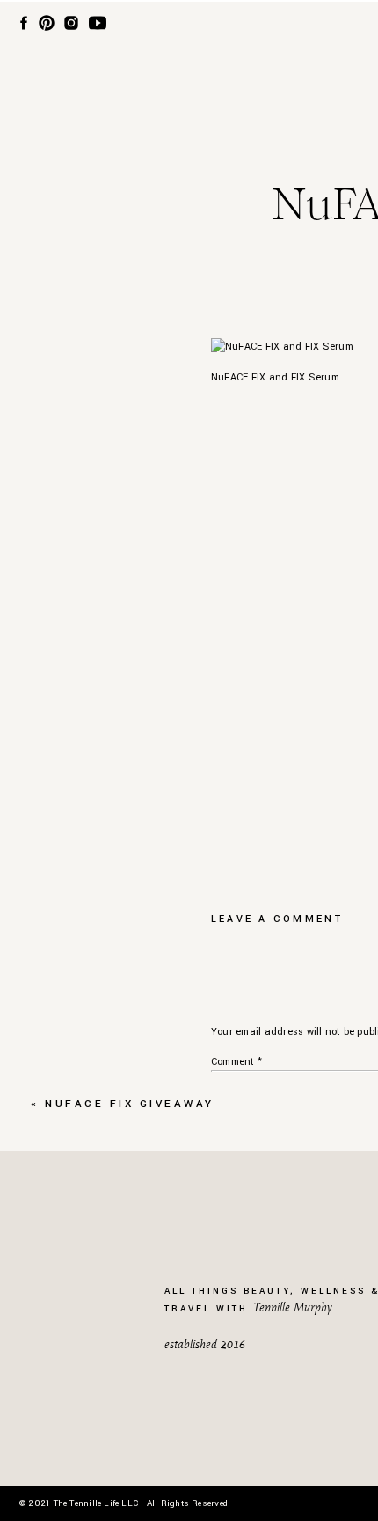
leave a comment (278, 919)
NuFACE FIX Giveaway (129, 1103)
